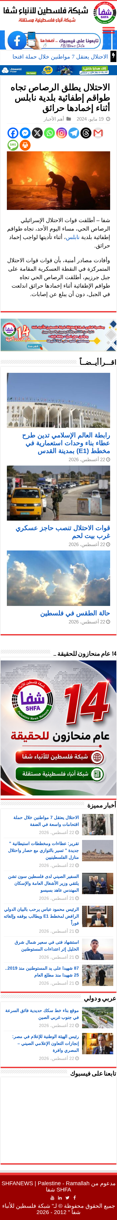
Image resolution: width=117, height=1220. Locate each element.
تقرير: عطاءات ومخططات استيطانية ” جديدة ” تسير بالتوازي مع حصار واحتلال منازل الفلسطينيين (43, 850)
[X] (37, 133)
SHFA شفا (58, 1189)
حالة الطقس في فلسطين (75, 613)
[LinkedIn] (59, 1198)
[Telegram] (73, 133)
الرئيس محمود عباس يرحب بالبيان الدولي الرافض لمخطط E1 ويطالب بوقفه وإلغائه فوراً (41, 916)
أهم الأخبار (54, 119)
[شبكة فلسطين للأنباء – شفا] (58, 11)
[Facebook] (12, 133)
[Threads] (85, 133)
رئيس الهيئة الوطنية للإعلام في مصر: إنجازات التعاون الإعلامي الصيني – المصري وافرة (45, 1043)
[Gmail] (98, 133)
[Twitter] (67, 1198)
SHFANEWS (17, 1183)
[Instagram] (61, 133)
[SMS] (12, 145)
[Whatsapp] (49, 133)
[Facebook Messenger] (25, 133)
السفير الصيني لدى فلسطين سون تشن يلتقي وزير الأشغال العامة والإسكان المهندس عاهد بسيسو (43, 883)
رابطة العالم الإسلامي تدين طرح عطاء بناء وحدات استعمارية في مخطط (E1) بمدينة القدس (66, 442)
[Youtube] (52, 1198)
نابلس (73, 237)
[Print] (25, 145)
